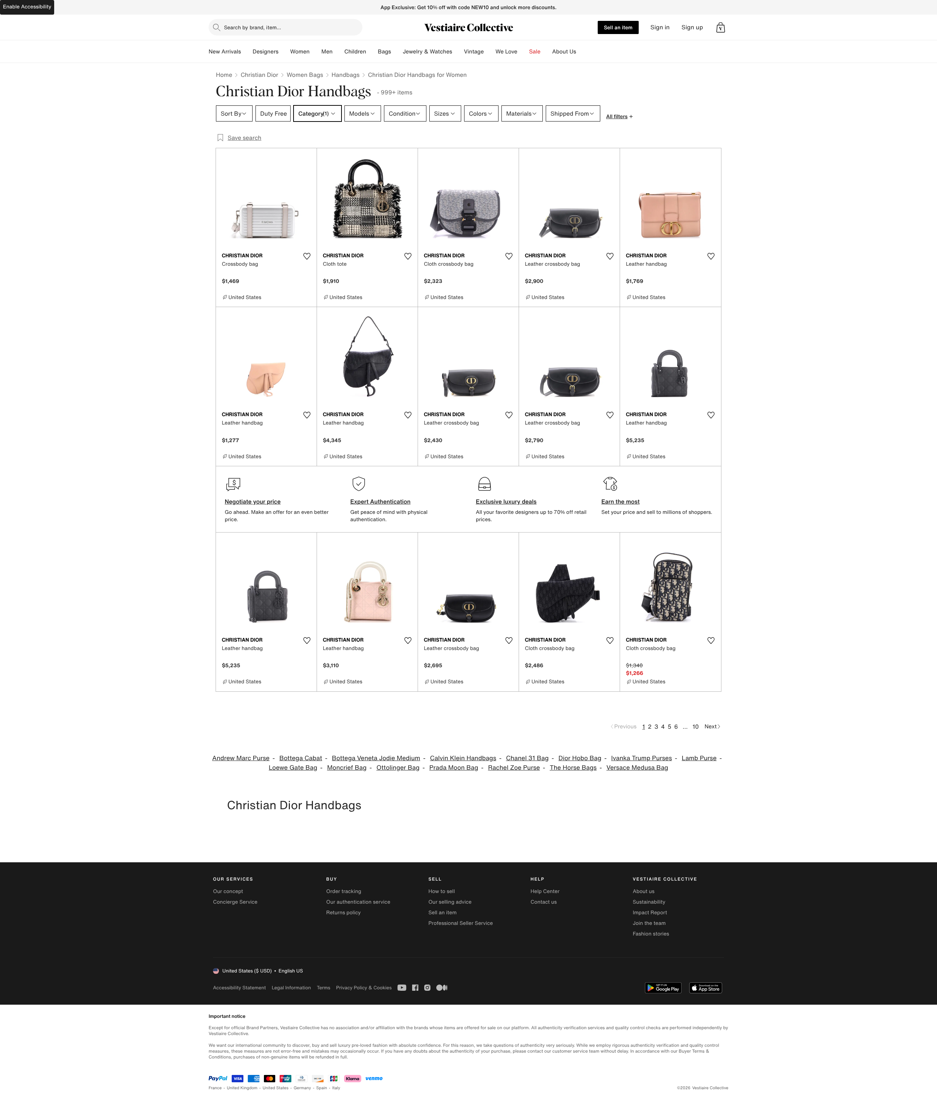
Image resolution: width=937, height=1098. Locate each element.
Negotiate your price (253, 501)
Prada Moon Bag (453, 767)
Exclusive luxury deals (506, 501)
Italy (336, 1088)
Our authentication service (358, 902)
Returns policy (343, 912)
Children (355, 52)
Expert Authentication (380, 501)
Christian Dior (259, 74)
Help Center (545, 891)
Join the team (649, 923)
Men (327, 52)
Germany (302, 1088)
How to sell (441, 891)
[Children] (372, 52)
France (215, 1088)
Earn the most (620, 501)
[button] (721, 27)
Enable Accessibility (27, 7)
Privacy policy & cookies (364, 987)
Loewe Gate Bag (293, 767)
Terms (323, 987)
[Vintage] (490, 52)
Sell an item (618, 27)
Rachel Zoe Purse (514, 767)
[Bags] (397, 52)
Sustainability (649, 902)
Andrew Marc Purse (241, 758)
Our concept (228, 891)
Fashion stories (651, 934)
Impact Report (650, 912)
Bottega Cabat (300, 758)
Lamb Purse (699, 758)
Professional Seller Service (460, 923)
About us (643, 891)
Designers (266, 52)
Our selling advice (449, 902)
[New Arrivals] (247, 52)
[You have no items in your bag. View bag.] (721, 27)
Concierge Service (235, 902)
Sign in (660, 27)
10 (696, 726)
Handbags (345, 74)
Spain (321, 1088)
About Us (564, 52)
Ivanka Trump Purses (641, 758)
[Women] (315, 52)
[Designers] (284, 52)
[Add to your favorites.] (306, 256)
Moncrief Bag (347, 767)
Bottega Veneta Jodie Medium (376, 758)
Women (300, 52)
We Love (507, 52)
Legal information (291, 987)
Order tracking (343, 891)
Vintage (474, 52)
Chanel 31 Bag (527, 758)
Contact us (544, 902)
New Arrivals (225, 52)
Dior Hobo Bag (580, 758)
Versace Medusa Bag (637, 767)
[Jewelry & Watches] (458, 52)
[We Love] (523, 52)
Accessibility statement (239, 987)
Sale (535, 52)
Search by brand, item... (252, 27)
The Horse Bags (573, 767)
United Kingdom (242, 1088)
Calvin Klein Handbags (463, 758)
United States (276, 1088)
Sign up (692, 27)
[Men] (338, 52)
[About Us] (582, 52)
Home (224, 74)
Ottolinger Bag (397, 767)
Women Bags (305, 74)
